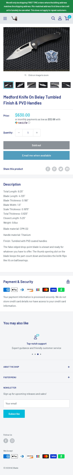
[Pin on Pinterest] (54, 169)
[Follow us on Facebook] (5, 440)
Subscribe (14, 413)
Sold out (36, 145)
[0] (67, 18)
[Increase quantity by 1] (36, 132)
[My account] (60, 18)
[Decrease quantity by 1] (18, 132)
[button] (42, 121)
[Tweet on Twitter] (60, 169)
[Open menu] (5, 18)
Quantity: (8, 132)
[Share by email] (67, 169)
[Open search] (53, 18)
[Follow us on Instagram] (12, 440)
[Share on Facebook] (47, 169)
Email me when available (36, 155)
